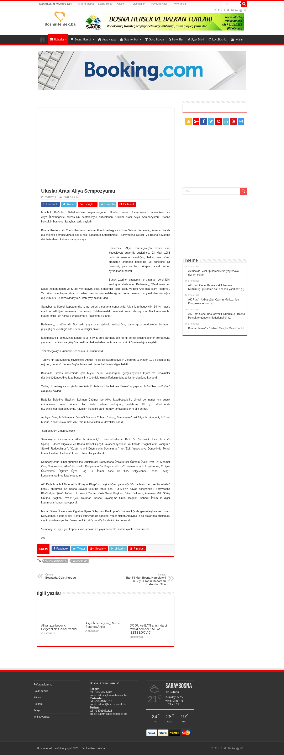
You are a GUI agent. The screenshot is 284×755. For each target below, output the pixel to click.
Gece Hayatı (156, 39)
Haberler (59, 39)
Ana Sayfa (42, 39)
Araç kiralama (86, 3)
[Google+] (220, 10)
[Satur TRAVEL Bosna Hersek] (163, 21)
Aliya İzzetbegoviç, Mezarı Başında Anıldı (103, 624)
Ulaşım (121, 3)
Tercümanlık (138, 3)
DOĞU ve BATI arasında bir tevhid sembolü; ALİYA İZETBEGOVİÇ (149, 629)
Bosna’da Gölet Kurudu (60, 576)
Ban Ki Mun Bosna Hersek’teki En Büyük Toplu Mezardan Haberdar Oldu (146, 579)
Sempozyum (80, 561)
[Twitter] (228, 10)
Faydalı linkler (159, 3)
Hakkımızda (40, 691)
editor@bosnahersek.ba (112, 704)
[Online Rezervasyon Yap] (142, 69)
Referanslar (180, 3)
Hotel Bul (177, 39)
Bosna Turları (105, 3)
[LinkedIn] (236, 10)
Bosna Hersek (82, 39)
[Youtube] (240, 10)
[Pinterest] (232, 10)
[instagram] (245, 10)
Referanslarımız (43, 684)
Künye (37, 697)
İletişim (239, 39)
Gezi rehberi (131, 39)
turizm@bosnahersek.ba (112, 713)
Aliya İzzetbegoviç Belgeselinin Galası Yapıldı (59, 627)
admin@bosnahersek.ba (112, 695)
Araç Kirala (109, 39)
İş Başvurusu (41, 716)
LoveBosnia (219, 39)
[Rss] (215, 10)
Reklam (38, 703)
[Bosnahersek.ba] (59, 18)
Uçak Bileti (197, 39)
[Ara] (244, 4)
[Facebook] (224, 10)
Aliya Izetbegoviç (56, 561)
